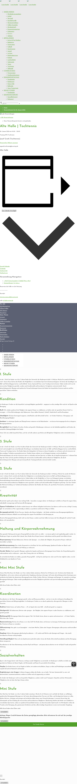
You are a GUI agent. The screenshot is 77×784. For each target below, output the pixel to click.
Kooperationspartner (14, 29)
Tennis (9, 64)
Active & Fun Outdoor (14, 40)
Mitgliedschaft (12, 27)
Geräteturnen (11, 49)
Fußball (10, 47)
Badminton (11, 42)
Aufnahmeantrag (5, 306)
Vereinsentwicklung (13, 23)
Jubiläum (10, 36)
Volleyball (10, 68)
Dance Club (11, 84)
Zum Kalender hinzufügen (9, 210)
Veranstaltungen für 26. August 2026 (14, 110)
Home (5, 107)
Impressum (3, 332)
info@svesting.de (8, 300)
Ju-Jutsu (10, 53)
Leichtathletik (12, 60)
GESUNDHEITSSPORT (11, 94)
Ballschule (10, 86)
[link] (19, 103)
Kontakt (2, 339)
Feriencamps (11, 44)
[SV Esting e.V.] (18, 4)
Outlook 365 (3, 271)
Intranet (2, 317)
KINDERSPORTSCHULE (11, 77)
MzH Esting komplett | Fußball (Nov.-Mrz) (17, 281)
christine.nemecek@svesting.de (9, 297)
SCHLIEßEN (4, 712)
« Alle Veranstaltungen (6, 117)
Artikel (9, 16)
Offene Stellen (4, 308)
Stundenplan (11, 79)
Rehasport (11, 99)
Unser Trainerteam (13, 88)
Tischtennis (11, 66)
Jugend (10, 51)
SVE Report (3, 310)
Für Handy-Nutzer (38, 724)
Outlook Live (4, 273)
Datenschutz (3, 334)
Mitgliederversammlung (14, 14)
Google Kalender (5, 266)
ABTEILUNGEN (9, 38)
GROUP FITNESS (9, 90)
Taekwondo (11, 62)
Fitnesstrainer (11, 73)
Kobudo (10, 57)
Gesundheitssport (13, 97)
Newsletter (3, 313)
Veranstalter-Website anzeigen (9, 143)
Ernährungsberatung (13, 75)
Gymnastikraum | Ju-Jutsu (12, 283)
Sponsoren (3, 328)
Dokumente (11, 31)
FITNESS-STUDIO (9, 70)
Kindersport (11, 81)
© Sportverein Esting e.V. (7, 341)
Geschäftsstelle (12, 20)
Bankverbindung (4, 337)
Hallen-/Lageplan (13, 25)
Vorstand (10, 18)
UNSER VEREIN (9, 12)
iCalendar (3, 268)
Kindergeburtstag (13, 55)
